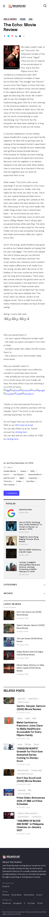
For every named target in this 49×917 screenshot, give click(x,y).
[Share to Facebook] (5, 36)
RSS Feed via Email (24, 425)
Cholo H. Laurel (23, 702)
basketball (21, 790)
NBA (29, 790)
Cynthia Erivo (37, 817)
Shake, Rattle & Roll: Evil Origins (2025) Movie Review (30, 653)
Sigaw (21, 478)
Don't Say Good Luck (25, 774)
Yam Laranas (9, 485)
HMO (34, 718)
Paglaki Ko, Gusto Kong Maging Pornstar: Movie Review (29, 539)
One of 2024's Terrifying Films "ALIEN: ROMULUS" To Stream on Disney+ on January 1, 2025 (30, 525)
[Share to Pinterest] (12, 36)
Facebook (6, 903)
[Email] (20, 36)
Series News (29, 895)
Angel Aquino (33, 699)
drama (23, 19)
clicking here (21, 432)
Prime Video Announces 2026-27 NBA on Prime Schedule (31, 801)
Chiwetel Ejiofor (23, 817)
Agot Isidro (22, 699)
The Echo (8, 481)
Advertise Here (25, 509)
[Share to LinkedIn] (16, 36)
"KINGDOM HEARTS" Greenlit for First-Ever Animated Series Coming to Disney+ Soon (30, 755)
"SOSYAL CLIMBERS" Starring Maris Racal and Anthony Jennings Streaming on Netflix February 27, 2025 (29, 567)
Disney (36, 744)
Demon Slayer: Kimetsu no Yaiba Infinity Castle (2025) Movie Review (30, 668)
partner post (9, 478)
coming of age (36, 770)
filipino (20, 718)
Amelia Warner (10, 19)
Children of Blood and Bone (28, 813)
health (27, 718)
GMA (30, 19)
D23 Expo (28, 744)
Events (39, 895)
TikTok (40, 903)
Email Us (5, 886)
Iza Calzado (19, 474)
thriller (19, 481)
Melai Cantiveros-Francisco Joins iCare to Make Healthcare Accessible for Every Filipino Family (30, 729)
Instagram (17, 903)
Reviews (5, 895)
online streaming (24, 794)
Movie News (16, 895)
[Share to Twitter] (8, 36)
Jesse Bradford (34, 474)
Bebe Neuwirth (23, 770)
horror (6, 474)
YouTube (31, 903)
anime (20, 744)
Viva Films (30, 481)
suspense (33, 478)
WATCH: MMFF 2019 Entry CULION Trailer (30, 551)
